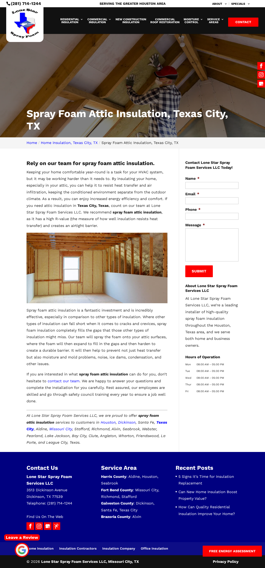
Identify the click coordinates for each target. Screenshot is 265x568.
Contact (243, 22)
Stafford (129, 496)
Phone (193, 209)
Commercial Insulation (97, 21)
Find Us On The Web (44, 516)
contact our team (64, 381)
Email (192, 194)
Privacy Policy (225, 561)
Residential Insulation (69, 21)
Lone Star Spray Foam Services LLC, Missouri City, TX (90, 561)
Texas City (128, 510)
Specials (238, 3)
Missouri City (60, 429)
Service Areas (213, 21)
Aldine (134, 476)
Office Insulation (154, 548)
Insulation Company (118, 548)
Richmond (110, 496)
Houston (108, 422)
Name (192, 178)
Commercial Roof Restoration (164, 21)
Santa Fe (109, 510)
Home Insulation (40, 548)
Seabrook (109, 483)
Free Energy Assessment (232, 551)
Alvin (136, 516)
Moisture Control (191, 21)
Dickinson (127, 422)
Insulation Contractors (78, 548)
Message (195, 225)
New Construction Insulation (131, 21)
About (217, 3)
